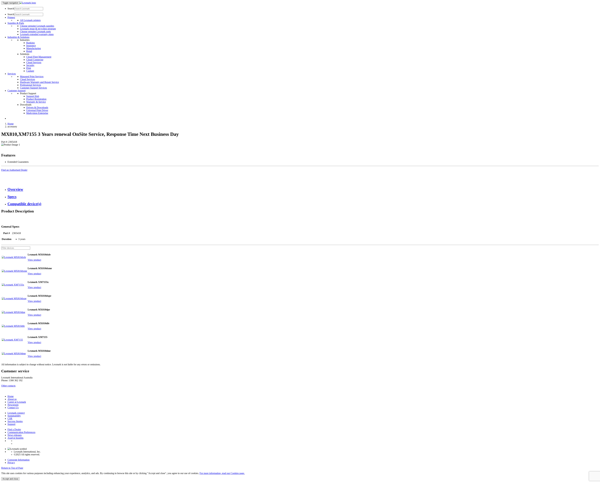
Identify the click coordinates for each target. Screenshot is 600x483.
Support (11, 424)
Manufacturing (33, 48)
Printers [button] (11, 17)
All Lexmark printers (30, 20)
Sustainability (14, 415)
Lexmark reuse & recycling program (38, 28)
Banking (30, 42)
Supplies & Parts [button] (16, 23)
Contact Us (13, 407)
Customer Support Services (33, 87)
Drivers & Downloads (37, 107)
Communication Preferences (21, 432)
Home (11, 123)
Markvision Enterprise (37, 113)
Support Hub (32, 96)
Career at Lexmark (17, 402)
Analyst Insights (15, 438)
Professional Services (30, 85)
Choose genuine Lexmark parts (35, 31)
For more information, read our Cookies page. (222, 473)
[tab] (303, 189)
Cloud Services (33, 62)
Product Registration (36, 99)
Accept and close (10, 479)
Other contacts (8, 385)
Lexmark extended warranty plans (37, 34)
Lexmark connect (16, 413)
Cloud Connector (34, 59)
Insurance (31, 45)
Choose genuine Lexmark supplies (37, 26)
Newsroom (13, 404)
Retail (29, 51)
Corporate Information (19, 459)
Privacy (11, 462)
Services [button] (12, 73)
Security (30, 65)
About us (12, 399)
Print (28, 68)
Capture (30, 71)
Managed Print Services (31, 76)
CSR (10, 418)
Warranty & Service (36, 102)
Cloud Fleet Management (38, 56)
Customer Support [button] (16, 90)
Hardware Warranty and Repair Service (39, 82)
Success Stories (15, 421)
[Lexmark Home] (28, 2)
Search (11, 8)
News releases (15, 435)
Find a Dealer (14, 429)
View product (34, 260)
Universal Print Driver (37, 110)
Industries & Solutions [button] (18, 37)
